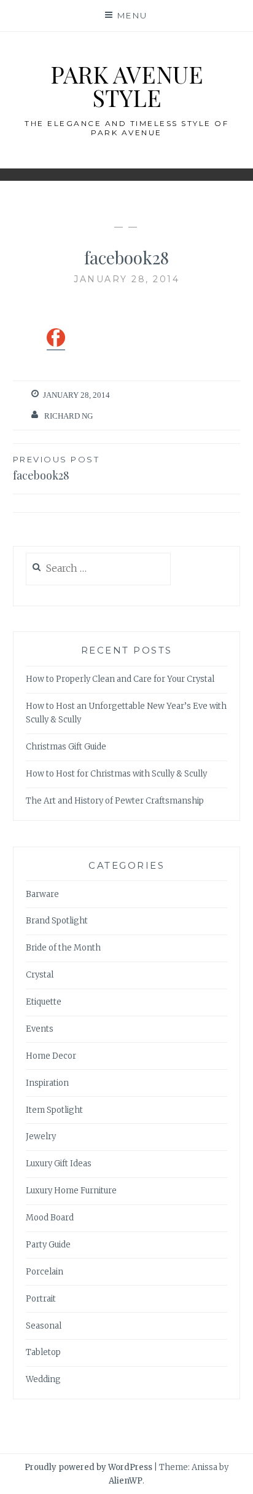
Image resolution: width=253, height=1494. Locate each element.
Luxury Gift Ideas (58, 1163)
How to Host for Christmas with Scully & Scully (116, 774)
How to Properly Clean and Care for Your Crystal (120, 679)
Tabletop (43, 1352)
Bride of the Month (63, 948)
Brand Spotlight (57, 920)
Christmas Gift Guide (66, 746)
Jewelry (41, 1136)
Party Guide (48, 1244)
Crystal (39, 975)
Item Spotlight (54, 1110)
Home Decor (51, 1056)
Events (39, 1029)
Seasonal (43, 1326)
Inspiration (47, 1083)
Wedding (43, 1379)
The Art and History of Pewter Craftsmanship (115, 801)
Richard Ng (68, 416)
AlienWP (125, 1481)
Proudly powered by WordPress (88, 1467)
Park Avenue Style (126, 85)
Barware (42, 894)
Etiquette (43, 1002)
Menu (132, 15)
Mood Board (50, 1217)
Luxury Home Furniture (71, 1190)
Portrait (41, 1299)
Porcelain (44, 1272)
